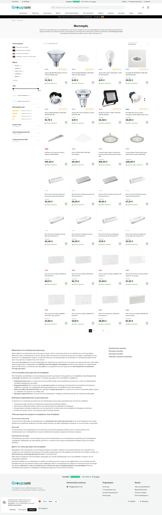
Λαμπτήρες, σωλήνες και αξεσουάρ (120, 356)
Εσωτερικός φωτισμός (116, 353)
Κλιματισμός (47, 13)
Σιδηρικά (100, 13)
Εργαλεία (111, 13)
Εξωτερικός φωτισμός (116, 351)
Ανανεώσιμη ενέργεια (71, 13)
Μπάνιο (58, 13)
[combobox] (87, 7)
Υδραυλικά (35, 13)
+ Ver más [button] (15, 80)
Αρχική (13, 20)
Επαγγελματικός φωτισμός (117, 348)
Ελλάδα (16, 1)
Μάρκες (140, 13)
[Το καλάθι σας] (148, 7)
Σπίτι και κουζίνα (88, 13)
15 (103, 330)
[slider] (13, 88)
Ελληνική (26, 1)
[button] (63, 69)
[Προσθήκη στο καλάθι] (66, 82)
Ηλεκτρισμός (23, 13)
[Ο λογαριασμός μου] (143, 7)
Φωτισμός (121, 13)
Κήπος (131, 13)
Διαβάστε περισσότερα (14, 505)
